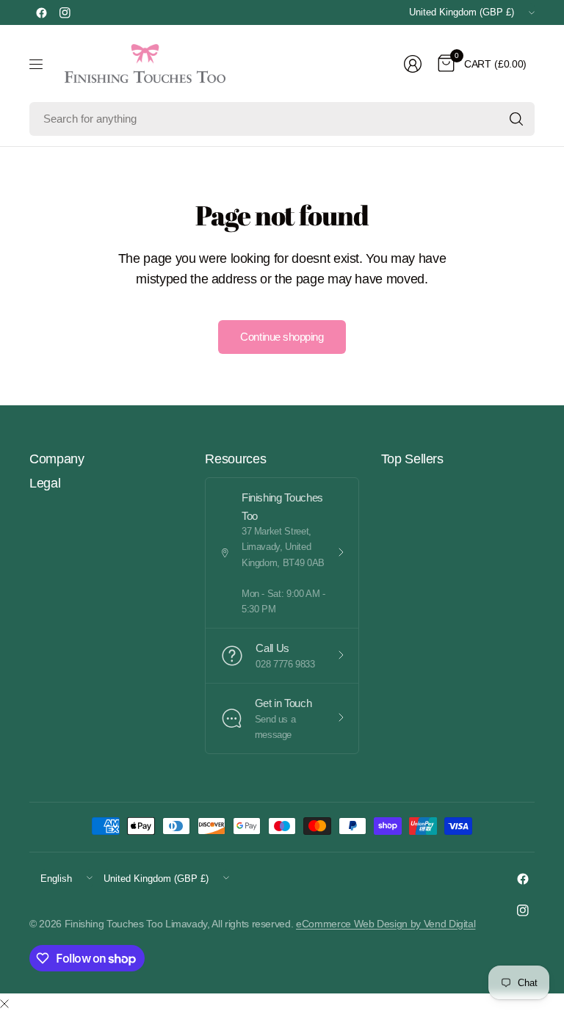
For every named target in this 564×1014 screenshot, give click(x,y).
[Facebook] (41, 12)
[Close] (4, 1004)
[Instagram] (64, 12)
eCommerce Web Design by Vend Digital (385, 924)
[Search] (516, 119)
